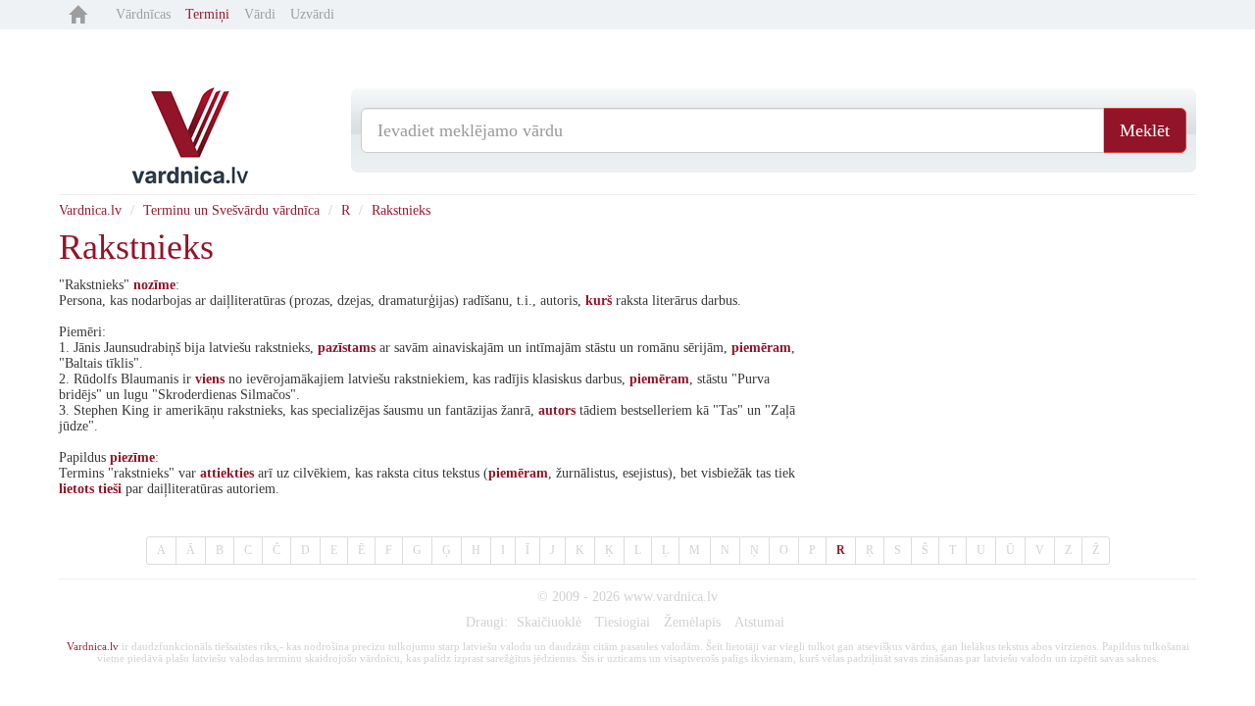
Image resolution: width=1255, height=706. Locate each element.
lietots (76, 488)
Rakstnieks (401, 210)
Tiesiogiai (622, 622)
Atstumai (759, 622)
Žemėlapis (692, 622)
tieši (110, 488)
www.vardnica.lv (671, 596)
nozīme (154, 284)
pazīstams (347, 347)
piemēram (761, 347)
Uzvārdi (312, 14)
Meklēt (1145, 130)
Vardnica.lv (90, 210)
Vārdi (260, 14)
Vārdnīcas (143, 14)
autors (557, 410)
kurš (598, 300)
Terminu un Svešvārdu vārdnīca (231, 210)
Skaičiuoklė (549, 622)
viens (210, 379)
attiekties (227, 473)
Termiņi (207, 14)
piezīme (132, 457)
